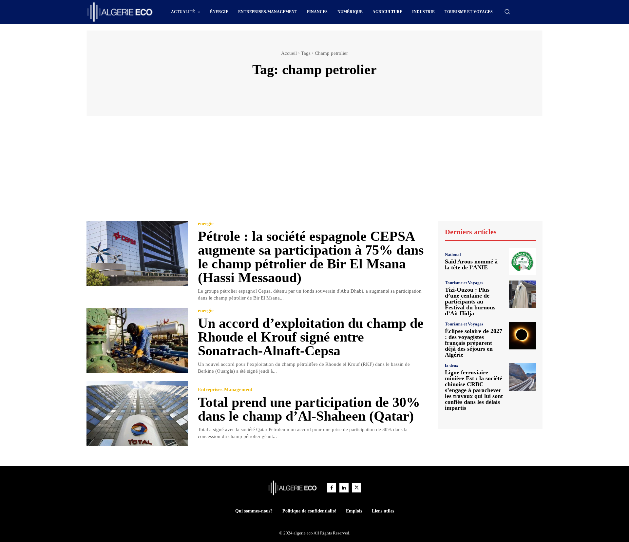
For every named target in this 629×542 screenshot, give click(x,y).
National (453, 254)
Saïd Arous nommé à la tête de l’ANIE (471, 264)
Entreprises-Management (225, 389)
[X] (356, 487)
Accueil (289, 53)
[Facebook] (331, 487)
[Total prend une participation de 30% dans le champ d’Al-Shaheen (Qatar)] (137, 414)
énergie (206, 223)
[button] (507, 11)
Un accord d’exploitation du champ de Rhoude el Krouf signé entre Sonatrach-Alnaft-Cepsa (311, 337)
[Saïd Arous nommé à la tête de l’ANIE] (522, 261)
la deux (451, 365)
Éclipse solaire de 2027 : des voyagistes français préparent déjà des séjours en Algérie (473, 343)
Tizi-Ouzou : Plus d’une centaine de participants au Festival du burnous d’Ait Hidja (470, 301)
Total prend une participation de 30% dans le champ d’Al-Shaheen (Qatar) (309, 409)
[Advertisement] (314, 172)
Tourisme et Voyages (464, 283)
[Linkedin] (344, 487)
